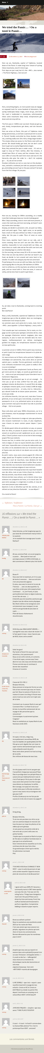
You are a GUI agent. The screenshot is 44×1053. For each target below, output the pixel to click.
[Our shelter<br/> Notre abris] (9, 203)
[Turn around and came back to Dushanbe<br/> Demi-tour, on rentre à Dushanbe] (23, 192)
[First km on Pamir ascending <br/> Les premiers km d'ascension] (9, 94)
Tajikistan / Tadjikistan (12, 502)
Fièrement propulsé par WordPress (22, 1049)
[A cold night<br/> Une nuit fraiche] (23, 203)
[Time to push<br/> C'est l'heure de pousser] (9, 192)
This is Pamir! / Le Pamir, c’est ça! (27, 505)
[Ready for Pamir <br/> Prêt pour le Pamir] (23, 83)
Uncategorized (31, 56)
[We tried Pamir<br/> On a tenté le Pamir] (9, 293)
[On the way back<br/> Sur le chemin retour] (9, 282)
